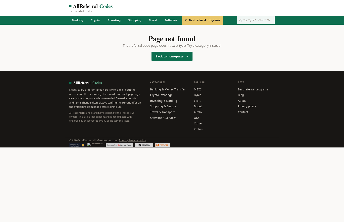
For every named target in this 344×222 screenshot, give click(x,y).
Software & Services (163, 118)
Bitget (198, 106)
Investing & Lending (163, 101)
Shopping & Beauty (163, 106)
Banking (77, 20)
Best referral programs (204, 20)
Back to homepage (169, 56)
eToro (197, 101)
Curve (198, 123)
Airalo (198, 112)
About (242, 101)
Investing (114, 20)
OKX (196, 118)
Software (171, 20)
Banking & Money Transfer (168, 89)
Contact (243, 112)
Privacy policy (247, 106)
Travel (153, 20)
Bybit (197, 95)
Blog (241, 95)
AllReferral (93, 6)
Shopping (134, 20)
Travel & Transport (162, 112)
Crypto (95, 20)
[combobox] (256, 20)
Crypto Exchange (161, 95)
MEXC (197, 89)
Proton (198, 129)
